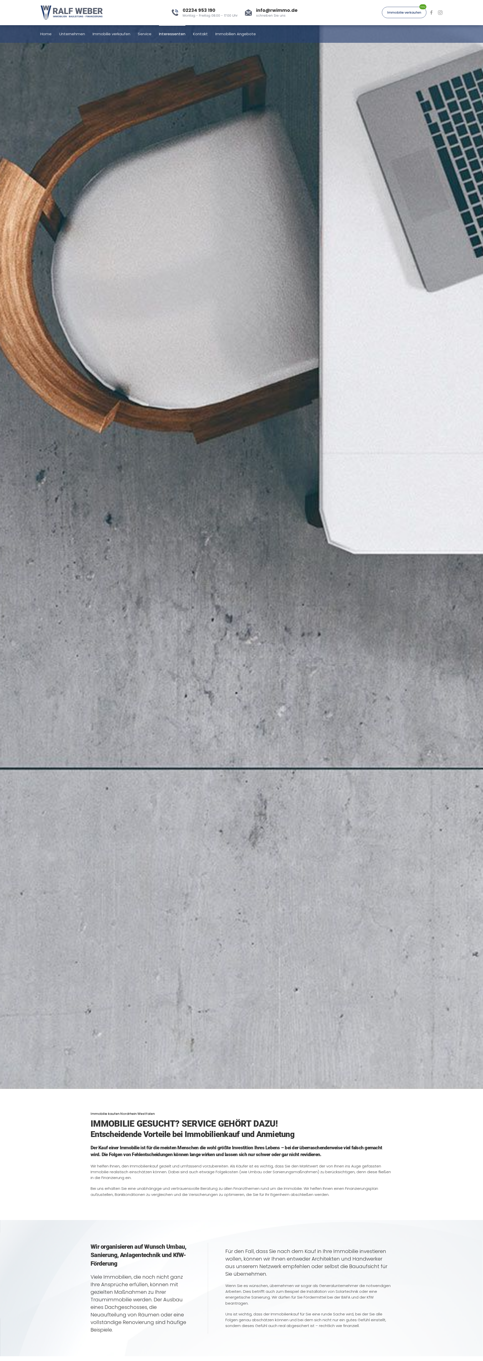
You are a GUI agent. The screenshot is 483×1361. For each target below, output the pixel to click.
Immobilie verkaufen (404, 12)
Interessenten (172, 33)
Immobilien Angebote (235, 33)
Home (46, 33)
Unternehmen (72, 33)
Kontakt (200, 33)
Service (144, 33)
